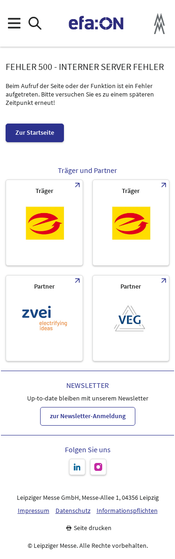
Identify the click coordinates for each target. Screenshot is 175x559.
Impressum (33, 511)
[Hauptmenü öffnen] (14, 23)
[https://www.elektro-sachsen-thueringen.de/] (44, 222)
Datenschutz (73, 511)
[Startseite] (96, 23)
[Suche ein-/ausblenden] (35, 23)
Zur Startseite (34, 132)
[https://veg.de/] (131, 318)
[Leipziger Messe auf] (77, 467)
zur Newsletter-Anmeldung (88, 416)
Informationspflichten (127, 511)
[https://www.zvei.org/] (44, 318)
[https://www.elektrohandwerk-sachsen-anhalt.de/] (131, 222)
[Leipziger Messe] (159, 23)
